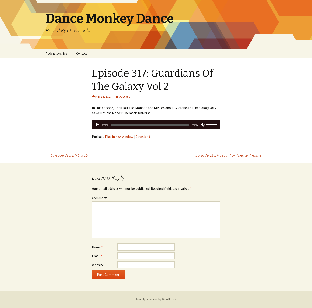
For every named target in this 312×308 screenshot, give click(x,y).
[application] (156, 124)
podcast (124, 96)
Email (97, 256)
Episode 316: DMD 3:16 (67, 155)
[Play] (97, 125)
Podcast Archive (56, 54)
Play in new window (119, 136)
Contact (81, 54)
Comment (100, 198)
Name (97, 247)
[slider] (212, 124)
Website (98, 265)
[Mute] (203, 125)
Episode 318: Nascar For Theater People (230, 155)
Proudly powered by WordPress (156, 299)
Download (142, 136)
